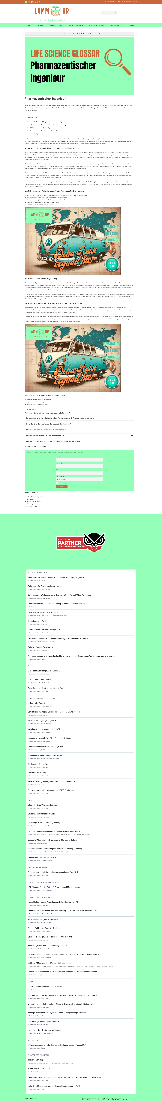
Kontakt (103, 1098)
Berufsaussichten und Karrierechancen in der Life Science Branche (47, 131)
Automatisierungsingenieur (35, 497)
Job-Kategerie (60, 476)
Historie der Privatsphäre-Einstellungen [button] (112, 1100)
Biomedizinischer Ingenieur (35, 501)
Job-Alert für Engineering (35, 134)
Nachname (59, 463)
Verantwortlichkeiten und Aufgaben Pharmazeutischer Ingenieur (46, 122)
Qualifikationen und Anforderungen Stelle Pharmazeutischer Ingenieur (48, 125)
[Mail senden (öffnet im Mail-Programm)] (38, 2)
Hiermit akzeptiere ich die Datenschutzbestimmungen (73, 483)
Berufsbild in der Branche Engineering (38, 128)
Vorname (58, 456)
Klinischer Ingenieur (32, 506)
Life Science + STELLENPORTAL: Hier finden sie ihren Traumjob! (121, 1)
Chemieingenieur (32, 504)
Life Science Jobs (94, 1098)
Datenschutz (116, 1098)
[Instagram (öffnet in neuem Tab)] (29, 2)
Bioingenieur (30, 499)
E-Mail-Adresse (60, 470)
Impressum (109, 1098)
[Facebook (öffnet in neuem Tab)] (26, 2)
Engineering (33, 144)
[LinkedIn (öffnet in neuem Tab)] (32, 2)
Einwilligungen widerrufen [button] (130, 1100)
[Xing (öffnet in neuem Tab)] (35, 2)
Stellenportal (85, 1098)
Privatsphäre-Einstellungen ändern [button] (91, 1100)
